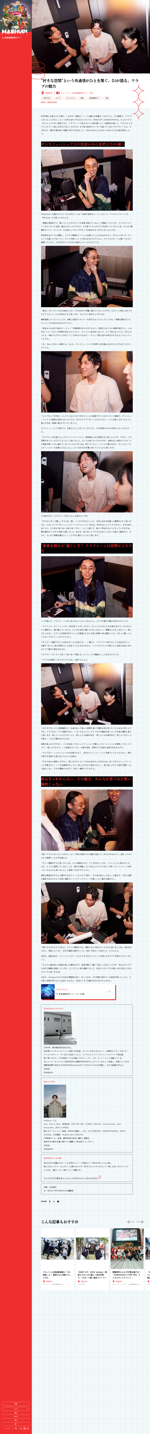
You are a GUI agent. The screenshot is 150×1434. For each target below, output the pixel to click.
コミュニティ (66, 93)
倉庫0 (82, 98)
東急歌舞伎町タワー (81, 93)
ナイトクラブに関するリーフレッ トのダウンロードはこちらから (71, 1178)
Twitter (47, 1069)
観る (16, 1412)
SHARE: (44, 1201)
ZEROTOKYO (47, 98)
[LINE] (58, 1202)
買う (16, 1424)
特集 (16, 1403)
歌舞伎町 (49, 93)
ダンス (124, 1284)
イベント (59, 98)
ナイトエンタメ (71, 98)
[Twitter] (54, 1202)
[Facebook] (50, 1202)
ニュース (7, 1428)
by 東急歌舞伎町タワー (12, 38)
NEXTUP (82, 1284)
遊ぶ (16, 1420)
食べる (16, 1416)
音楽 (107, 98)
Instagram (48, 1072)
